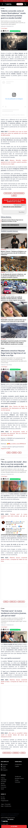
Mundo (3, 783)
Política (3, 272)
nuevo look (21, 601)
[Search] (25, 4)
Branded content (19, 778)
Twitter (4, 766)
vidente (14, 195)
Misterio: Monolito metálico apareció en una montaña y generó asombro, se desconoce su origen (14, 162)
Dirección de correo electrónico (12, 206)
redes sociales (6, 752)
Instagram (5, 770)
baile (9, 452)
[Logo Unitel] (8, 4)
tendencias (15, 752)
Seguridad (4, 317)
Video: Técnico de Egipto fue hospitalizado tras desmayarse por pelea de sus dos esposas (14, 408)
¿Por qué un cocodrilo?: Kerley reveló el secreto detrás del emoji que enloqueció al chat (14, 735)
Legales (17, 766)
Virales (2, 8)
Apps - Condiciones (6, 806)
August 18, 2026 (5, 448)
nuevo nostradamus (19, 193)
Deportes (3, 785)
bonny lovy (13, 601)
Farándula (17, 782)
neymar (14, 452)
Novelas (3, 798)
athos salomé (8, 193)
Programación (4, 800)
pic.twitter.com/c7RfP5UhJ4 (18, 443)
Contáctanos (18, 764)
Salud (2, 789)
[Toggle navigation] (2, 4)
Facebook (4, 764)
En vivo (20, 4)
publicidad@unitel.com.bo (8, 817)
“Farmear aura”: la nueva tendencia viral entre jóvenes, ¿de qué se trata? (14, 516)
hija (20, 452)
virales (6, 601)
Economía (3, 249)
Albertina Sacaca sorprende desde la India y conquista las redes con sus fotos (14, 559)
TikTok (4, 768)
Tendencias (18, 776)
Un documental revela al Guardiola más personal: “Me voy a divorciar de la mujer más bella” (14, 433)
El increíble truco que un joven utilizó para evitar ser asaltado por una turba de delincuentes (14, 133)
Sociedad (3, 295)
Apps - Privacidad (5, 804)
